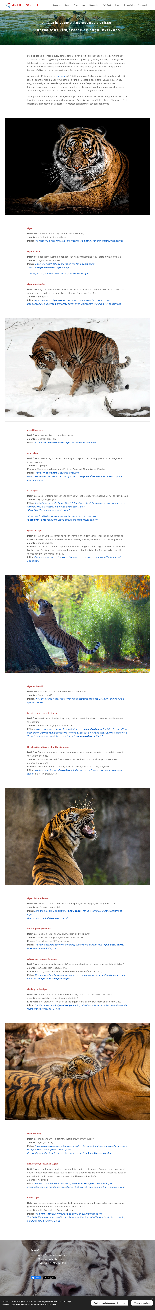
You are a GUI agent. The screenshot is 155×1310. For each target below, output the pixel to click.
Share (37, 1278)
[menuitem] (57, 5)
